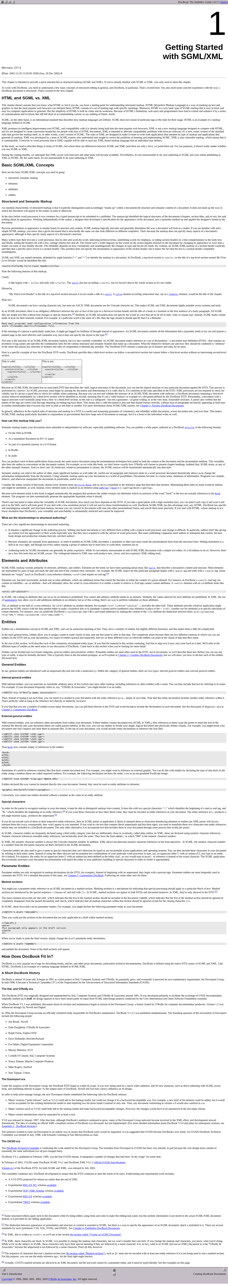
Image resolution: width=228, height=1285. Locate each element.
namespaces (11, 600)
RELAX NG (30, 1185)
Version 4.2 (8, 1168)
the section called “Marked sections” (85, 1253)
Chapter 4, (96, 1228)
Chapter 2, (140, 655)
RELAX (27, 1196)
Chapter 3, (162, 405)
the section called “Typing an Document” (96, 1234)
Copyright (7, 1279)
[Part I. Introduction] (5, 2)
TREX (26, 1202)
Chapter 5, (19, 709)
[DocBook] (2, 2)
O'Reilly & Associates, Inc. (62, 1279)
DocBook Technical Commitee (23, 1148)
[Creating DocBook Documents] (13, 2)
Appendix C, (19, 1126)
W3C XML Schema (33, 1190)
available (51, 1185)
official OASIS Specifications (109, 1162)
